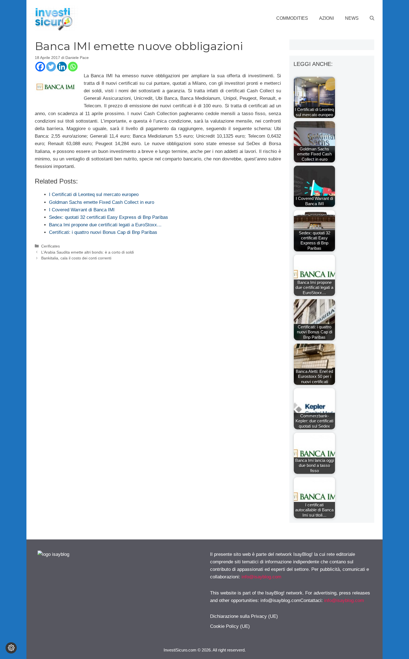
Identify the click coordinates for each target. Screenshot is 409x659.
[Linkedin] (62, 66)
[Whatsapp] (73, 66)
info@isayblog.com (261, 576)
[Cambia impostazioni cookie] (11, 647)
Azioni (326, 18)
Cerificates (50, 246)
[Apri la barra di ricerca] (372, 18)
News (352, 18)
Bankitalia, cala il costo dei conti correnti (76, 258)
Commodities (292, 18)
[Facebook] (40, 66)
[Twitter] (51, 66)
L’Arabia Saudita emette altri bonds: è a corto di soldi (87, 252)
